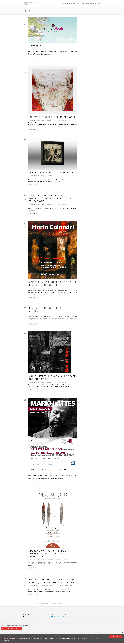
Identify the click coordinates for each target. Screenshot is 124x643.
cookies (10, 636)
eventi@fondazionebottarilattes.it (58, 616)
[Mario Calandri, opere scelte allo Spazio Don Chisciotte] (52, 250)
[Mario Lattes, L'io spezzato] (52, 432)
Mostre (38, 48)
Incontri (38, 585)
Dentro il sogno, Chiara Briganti (51, 172)
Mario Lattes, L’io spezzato (47, 469)
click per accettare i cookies (11, 628)
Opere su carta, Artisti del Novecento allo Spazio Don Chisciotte (47, 553)
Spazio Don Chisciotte (47, 120)
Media (94, 3)
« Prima (46, 603)
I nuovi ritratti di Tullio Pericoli (51, 117)
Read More (32, 58)
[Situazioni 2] (52, 30)
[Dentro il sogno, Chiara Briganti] (52, 153)
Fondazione (65, 3)
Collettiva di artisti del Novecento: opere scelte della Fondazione (49, 198)
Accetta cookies (115, 636)
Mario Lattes (72, 3)
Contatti (99, 3)
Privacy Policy (85, 611)
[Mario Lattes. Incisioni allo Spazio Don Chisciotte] (49, 352)
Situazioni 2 (36, 45)
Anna (31, 48)
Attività (79, 3)
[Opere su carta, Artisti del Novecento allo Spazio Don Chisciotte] (52, 518)
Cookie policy (83, 636)
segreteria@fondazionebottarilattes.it (59, 614)
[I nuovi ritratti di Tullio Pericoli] (52, 90)
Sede (83, 3)
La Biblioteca (88, 3)
